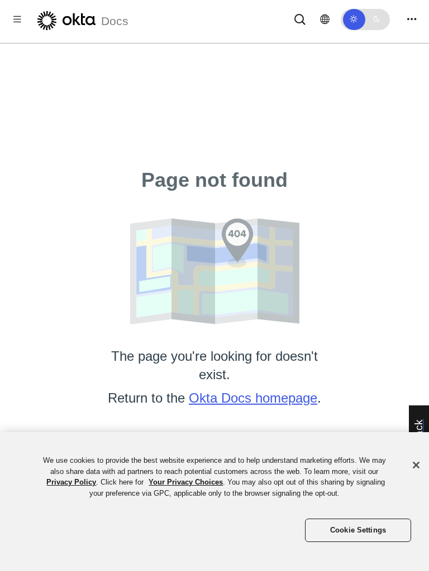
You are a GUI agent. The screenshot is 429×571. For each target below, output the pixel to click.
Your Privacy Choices (186, 482)
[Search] (300, 18)
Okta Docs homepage (253, 397)
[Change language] (325, 19)
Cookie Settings (358, 530)
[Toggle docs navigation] (17, 19)
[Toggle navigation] (411, 19)
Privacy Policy (71, 482)
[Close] (416, 465)
